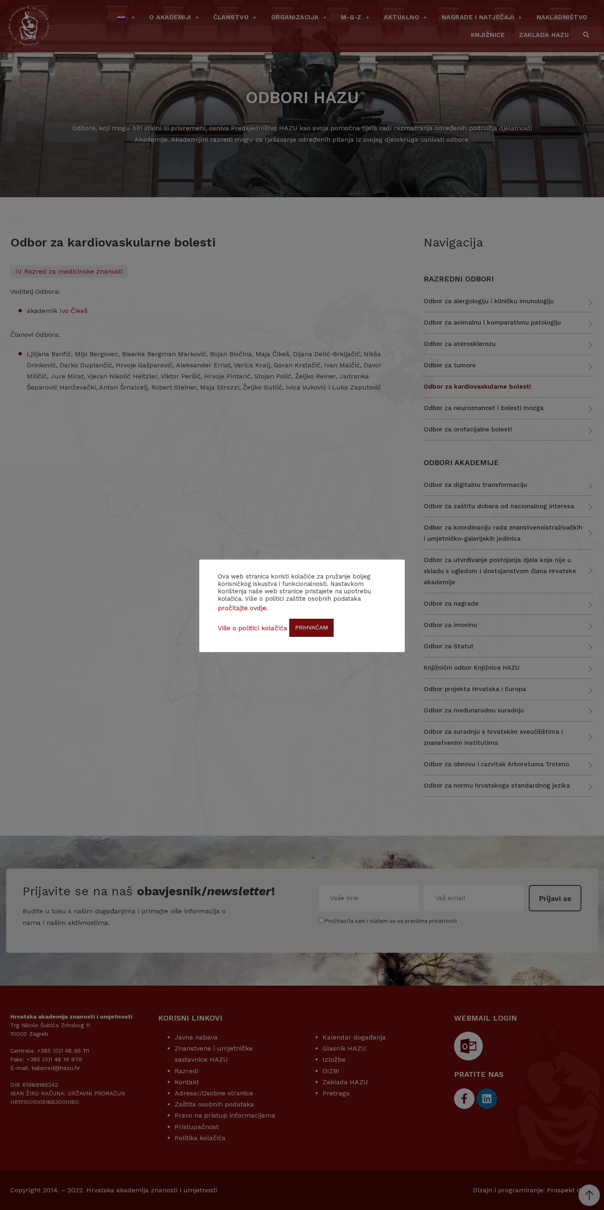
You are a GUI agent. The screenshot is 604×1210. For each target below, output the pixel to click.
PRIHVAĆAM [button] (311, 627)
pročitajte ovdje (242, 608)
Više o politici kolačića (252, 628)
